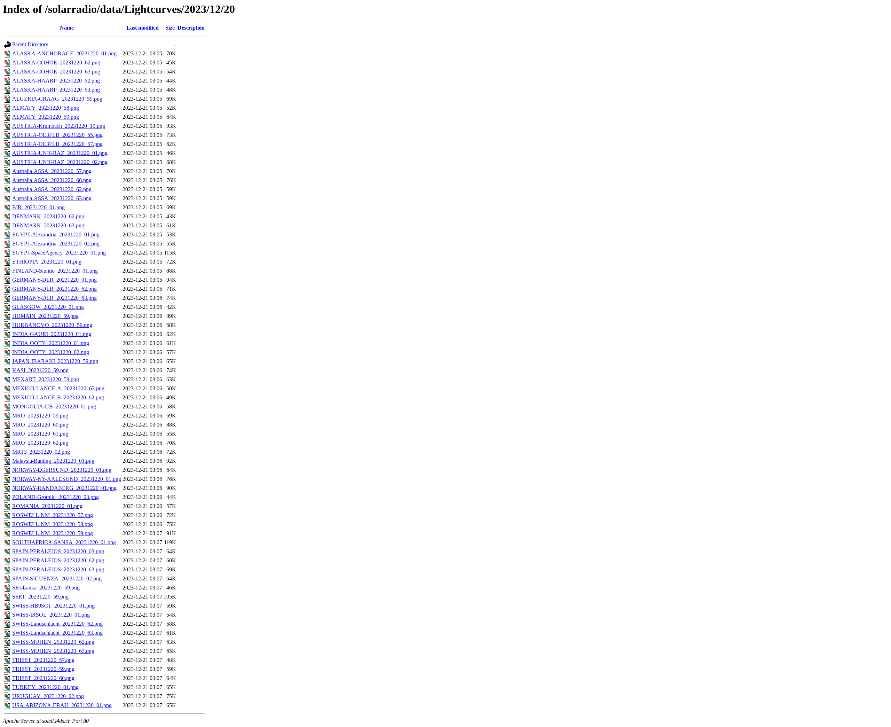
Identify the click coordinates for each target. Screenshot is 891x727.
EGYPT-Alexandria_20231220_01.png (56, 234)
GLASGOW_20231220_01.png (48, 307)
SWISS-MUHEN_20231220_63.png (53, 651)
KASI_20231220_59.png (40, 370)
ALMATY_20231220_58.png (45, 108)
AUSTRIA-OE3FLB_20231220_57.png (57, 144)
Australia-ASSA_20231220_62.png (52, 189)
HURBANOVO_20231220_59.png (52, 325)
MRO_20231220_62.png (40, 443)
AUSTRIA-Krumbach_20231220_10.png (58, 126)
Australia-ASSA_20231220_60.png (52, 180)
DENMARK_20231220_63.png (48, 225)
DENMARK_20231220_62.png (48, 216)
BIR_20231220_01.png (38, 207)
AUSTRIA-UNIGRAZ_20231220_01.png (60, 153)
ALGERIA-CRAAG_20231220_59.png (57, 99)
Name (67, 28)
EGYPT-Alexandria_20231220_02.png (56, 244)
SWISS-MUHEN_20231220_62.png (53, 642)
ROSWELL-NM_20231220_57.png (52, 515)
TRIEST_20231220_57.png (43, 660)
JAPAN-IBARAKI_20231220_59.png (55, 361)
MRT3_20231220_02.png (41, 452)
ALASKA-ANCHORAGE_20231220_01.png (64, 53)
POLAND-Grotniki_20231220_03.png (55, 497)
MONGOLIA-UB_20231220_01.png (54, 406)
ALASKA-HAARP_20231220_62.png (56, 81)
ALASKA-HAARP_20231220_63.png (56, 90)
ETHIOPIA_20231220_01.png (46, 262)
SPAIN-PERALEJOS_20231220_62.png (58, 560)
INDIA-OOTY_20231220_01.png (50, 343)
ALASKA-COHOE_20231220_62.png (56, 62)
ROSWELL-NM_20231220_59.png (52, 533)
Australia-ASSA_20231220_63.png (52, 198)
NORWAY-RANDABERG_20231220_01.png (64, 488)
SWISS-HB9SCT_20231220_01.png (53, 606)
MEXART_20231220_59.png (45, 379)
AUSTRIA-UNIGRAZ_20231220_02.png (60, 162)
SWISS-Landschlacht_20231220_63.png (57, 633)
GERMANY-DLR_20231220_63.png (54, 298)
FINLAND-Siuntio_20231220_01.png (55, 271)
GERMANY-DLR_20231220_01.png (54, 280)
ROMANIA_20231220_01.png (47, 506)
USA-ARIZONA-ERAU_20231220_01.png (62, 705)
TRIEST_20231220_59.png (43, 669)
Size (170, 28)
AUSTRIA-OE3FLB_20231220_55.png (57, 135)
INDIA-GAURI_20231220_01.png (51, 334)
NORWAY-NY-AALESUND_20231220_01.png (66, 479)
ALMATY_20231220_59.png (45, 117)
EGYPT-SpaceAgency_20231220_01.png (59, 253)
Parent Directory (30, 44)
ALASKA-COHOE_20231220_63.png (56, 72)
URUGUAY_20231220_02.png (48, 696)
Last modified (142, 28)
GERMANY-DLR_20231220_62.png (54, 289)
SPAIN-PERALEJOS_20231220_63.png (58, 569)
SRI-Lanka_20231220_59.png (46, 588)
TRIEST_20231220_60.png (43, 678)
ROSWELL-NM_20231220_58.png (52, 524)
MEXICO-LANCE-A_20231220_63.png (58, 388)
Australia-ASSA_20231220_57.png (52, 171)
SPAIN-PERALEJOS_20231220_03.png (58, 551)
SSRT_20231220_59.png (40, 597)
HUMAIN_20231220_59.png (45, 316)
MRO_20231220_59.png (40, 416)
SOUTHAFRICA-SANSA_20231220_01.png (64, 542)
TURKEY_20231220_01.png (45, 687)
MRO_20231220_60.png (40, 425)
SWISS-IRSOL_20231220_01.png (51, 615)
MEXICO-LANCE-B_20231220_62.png (58, 397)
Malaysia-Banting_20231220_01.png (53, 461)
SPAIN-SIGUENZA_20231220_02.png (57, 578)
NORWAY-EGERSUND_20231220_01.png (61, 470)
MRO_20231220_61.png (40, 434)
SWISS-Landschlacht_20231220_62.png (57, 624)
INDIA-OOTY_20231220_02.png (50, 352)
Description (191, 28)
